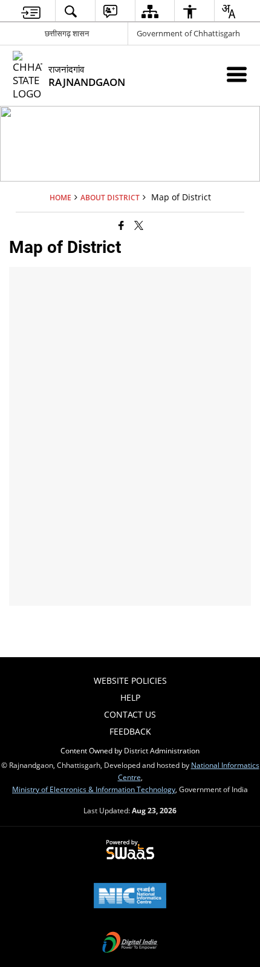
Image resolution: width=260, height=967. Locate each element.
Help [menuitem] (130, 697)
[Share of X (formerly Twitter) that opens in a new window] (138, 225)
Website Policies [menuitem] (130, 680)
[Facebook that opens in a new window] (121, 225)
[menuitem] (31, 11)
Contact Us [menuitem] (130, 714)
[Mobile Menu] (236, 74)
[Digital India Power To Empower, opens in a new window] (130, 943)
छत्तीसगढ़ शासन (67, 33)
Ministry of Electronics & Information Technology (93, 789)
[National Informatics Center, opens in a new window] (130, 897)
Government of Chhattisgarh (188, 33)
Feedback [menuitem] (130, 731)
